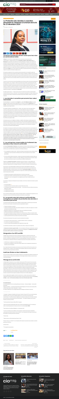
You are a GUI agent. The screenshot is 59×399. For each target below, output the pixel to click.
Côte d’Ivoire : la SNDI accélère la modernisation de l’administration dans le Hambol (20, 363)
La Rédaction (6, 27)
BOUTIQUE (42, 14)
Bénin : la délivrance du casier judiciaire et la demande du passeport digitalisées (49, 119)
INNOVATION (12, 14)
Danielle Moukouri (11, 340)
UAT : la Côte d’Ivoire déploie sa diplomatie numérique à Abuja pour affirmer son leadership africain (49, 86)
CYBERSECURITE (17, 14)
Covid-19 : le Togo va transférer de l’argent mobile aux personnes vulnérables (49, 113)
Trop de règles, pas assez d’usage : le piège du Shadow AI (49, 91)
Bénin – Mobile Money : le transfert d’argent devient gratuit (35, 3)
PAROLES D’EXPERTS (32, 14)
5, (21, 133)
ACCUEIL (4, 14)
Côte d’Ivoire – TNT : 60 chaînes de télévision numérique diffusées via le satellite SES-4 (49, 124)
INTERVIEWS (26, 14)
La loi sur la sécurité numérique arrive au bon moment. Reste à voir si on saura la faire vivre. (8, 368)
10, (11, 184)
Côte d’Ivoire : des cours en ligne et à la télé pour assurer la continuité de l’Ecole (49, 108)
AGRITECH (22, 14)
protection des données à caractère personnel (21, 340)
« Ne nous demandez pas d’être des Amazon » (49, 71)
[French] (55, 1)
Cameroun (6, 340)
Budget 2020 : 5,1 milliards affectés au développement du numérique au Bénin (49, 130)
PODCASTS (38, 14)
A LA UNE (5, 18)
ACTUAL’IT (7, 14)
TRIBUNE (12, 18)
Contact (51, 14)
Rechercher (53, 18)
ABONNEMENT (47, 14)
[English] (53, 1)
